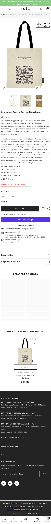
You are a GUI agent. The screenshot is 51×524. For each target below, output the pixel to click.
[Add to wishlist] (35, 339)
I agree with (8, 214)
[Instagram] (10, 483)
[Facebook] (3, 483)
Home (3, 15)
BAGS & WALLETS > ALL (24, 15)
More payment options (25, 225)
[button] (43, 88)
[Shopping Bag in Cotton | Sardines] (25, 351)
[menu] (2, 9)
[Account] (41, 9)
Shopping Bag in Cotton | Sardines (25, 376)
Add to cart (20, 208)
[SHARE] (48, 208)
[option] (25, 54)
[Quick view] (35, 343)
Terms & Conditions (20, 214)
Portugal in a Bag (15, 166)
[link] (43, 208)
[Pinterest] (16, 483)
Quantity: (5, 192)
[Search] (9, 9)
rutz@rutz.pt (19, 437)
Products (11, 15)
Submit (44, 474)
